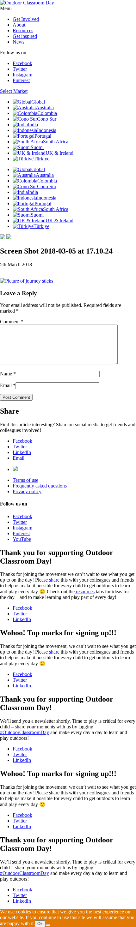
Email (6, 385)
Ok (40, 923)
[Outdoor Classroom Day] (27, 2)
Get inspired (25, 36)
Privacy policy (27, 491)
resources (85, 591)
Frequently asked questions (40, 485)
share (54, 580)
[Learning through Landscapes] (15, 469)
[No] (47, 925)
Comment (11, 321)
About (19, 24)
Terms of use (25, 480)
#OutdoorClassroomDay (24, 732)
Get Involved (26, 19)
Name (6, 373)
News (18, 42)
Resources (23, 30)
